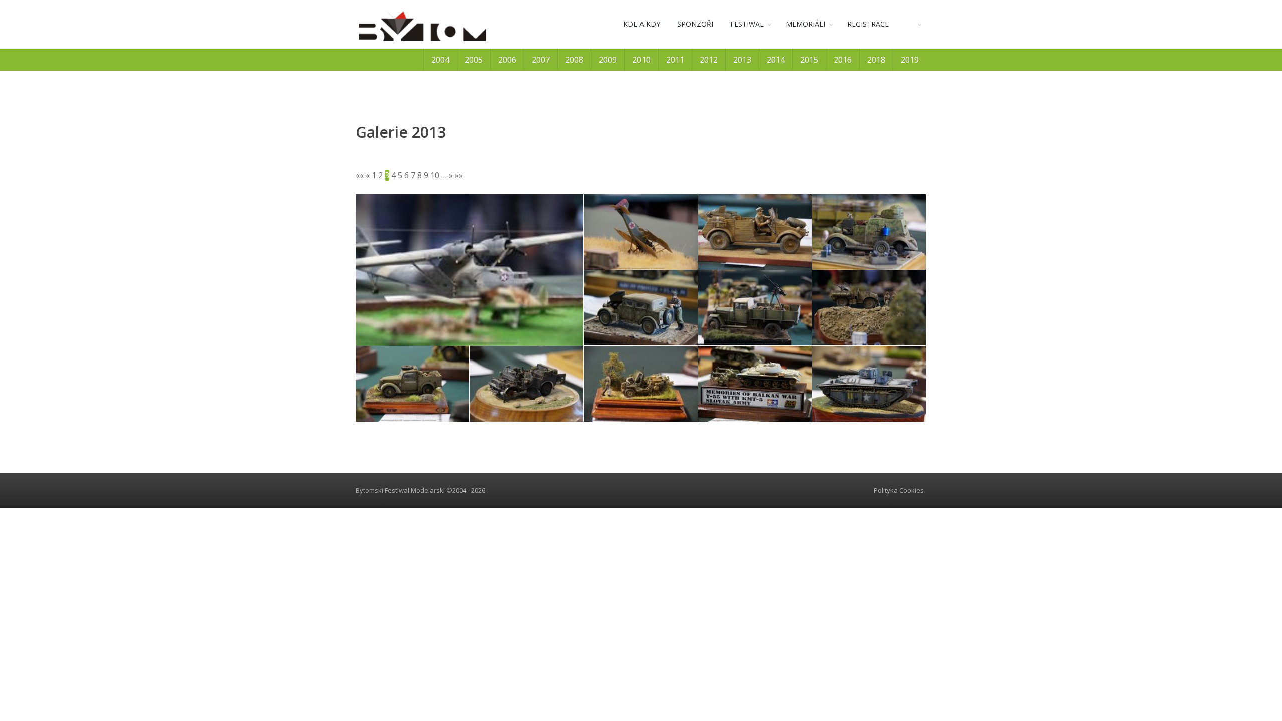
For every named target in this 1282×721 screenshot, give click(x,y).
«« (360, 175)
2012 (709, 59)
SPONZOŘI (695, 24)
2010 (641, 59)
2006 (507, 59)
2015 (809, 59)
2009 (608, 59)
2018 (876, 59)
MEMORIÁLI (805, 24)
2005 (474, 59)
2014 (776, 59)
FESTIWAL (747, 24)
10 (434, 175)
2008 (574, 59)
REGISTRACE (868, 24)
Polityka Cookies (899, 490)
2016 (843, 59)
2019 (910, 59)
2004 (440, 59)
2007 (541, 59)
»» (459, 175)
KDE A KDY (641, 24)
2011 (675, 59)
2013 (742, 59)
